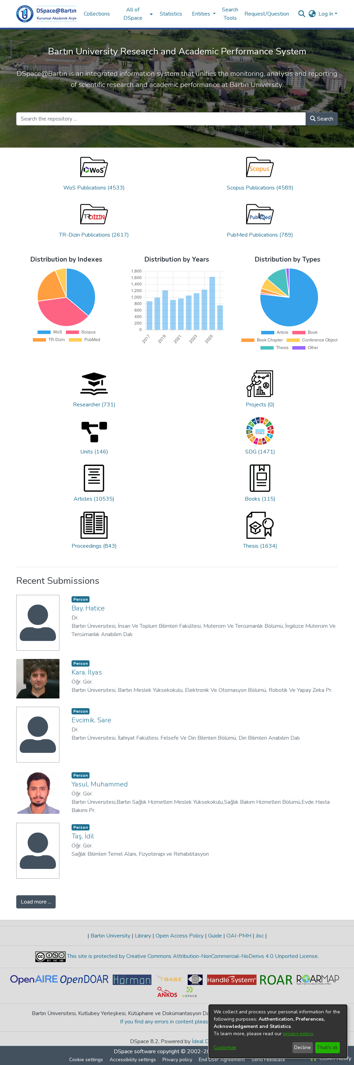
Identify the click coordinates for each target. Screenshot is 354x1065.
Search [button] (324, 119)
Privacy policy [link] (177, 1059)
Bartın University (110, 936)
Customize (225, 1047)
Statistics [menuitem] (171, 14)
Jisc (259, 936)
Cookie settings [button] (86, 1059)
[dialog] (278, 1031)
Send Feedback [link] (268, 1059)
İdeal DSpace (208, 1041)
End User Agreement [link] (222, 1059)
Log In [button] (326, 14)
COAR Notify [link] (334, 1058)
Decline (302, 1047)
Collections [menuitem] (97, 14)
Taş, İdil (83, 836)
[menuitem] (135, 14)
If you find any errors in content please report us (177, 1022)
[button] (46, 14)
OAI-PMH (239, 936)
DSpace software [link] (135, 1051)
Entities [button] (202, 14)
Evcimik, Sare (91, 720)
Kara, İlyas (87, 672)
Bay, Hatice (88, 608)
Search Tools (230, 14)
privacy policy (298, 1033)
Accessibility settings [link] (133, 1059)
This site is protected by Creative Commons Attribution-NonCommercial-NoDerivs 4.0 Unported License (192, 956)
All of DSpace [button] (132, 14)
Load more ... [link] (36, 902)
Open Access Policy (179, 936)
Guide (215, 936)
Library (142, 936)
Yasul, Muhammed (100, 784)
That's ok (327, 1047)
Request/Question (266, 14)
